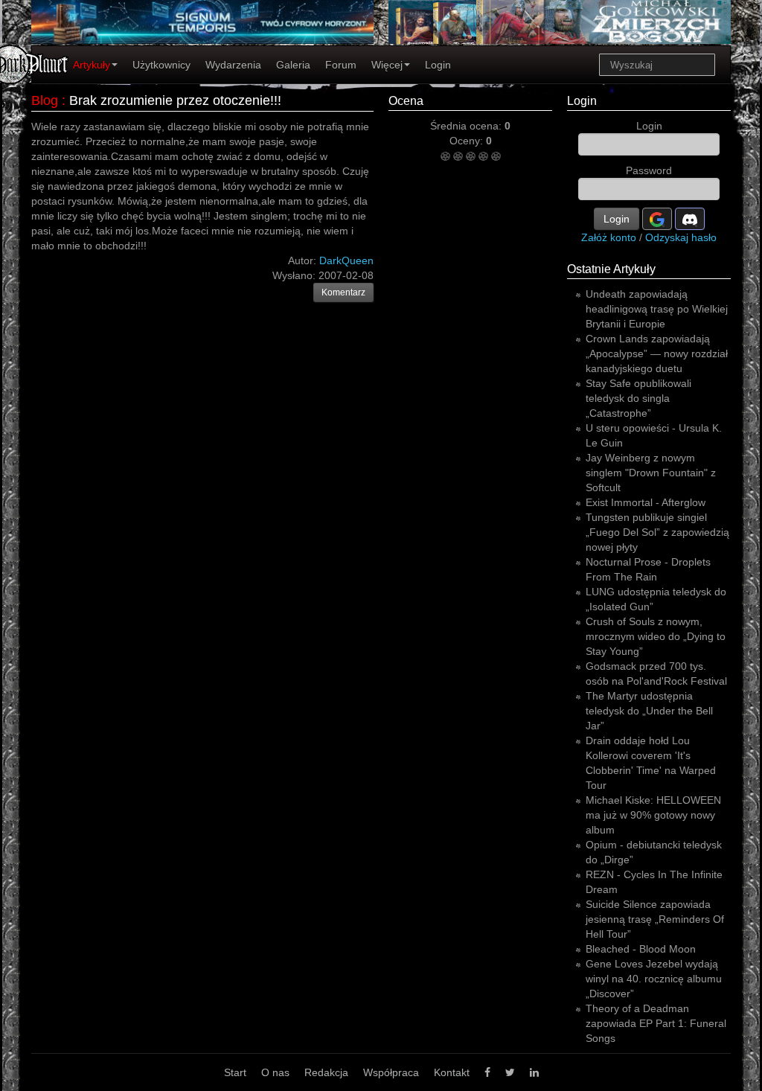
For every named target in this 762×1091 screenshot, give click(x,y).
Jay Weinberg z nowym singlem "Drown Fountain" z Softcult (651, 472)
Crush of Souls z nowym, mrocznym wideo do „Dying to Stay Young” (656, 636)
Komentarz (343, 292)
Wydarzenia (233, 65)
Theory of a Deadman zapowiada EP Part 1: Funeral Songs (656, 1023)
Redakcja (326, 1072)
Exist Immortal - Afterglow (645, 502)
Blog (44, 100)
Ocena (405, 101)
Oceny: (467, 141)
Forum (340, 65)
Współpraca (391, 1072)
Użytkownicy (161, 65)
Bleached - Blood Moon (641, 949)
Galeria (293, 65)
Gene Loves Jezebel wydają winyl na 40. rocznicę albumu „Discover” (654, 978)
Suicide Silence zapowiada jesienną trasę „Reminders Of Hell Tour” (655, 919)
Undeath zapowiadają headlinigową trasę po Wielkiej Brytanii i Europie (657, 309)
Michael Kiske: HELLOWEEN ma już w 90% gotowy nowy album (653, 815)
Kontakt (452, 1072)
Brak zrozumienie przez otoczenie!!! (175, 100)
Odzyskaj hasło (681, 237)
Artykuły (91, 65)
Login (438, 65)
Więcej (387, 65)
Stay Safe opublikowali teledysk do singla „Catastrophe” (638, 398)
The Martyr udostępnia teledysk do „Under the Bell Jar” (649, 711)
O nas (275, 1072)
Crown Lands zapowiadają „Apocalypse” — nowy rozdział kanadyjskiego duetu (657, 353)
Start (235, 1072)
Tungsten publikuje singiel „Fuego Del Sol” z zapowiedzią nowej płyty (657, 532)
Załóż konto (608, 237)
